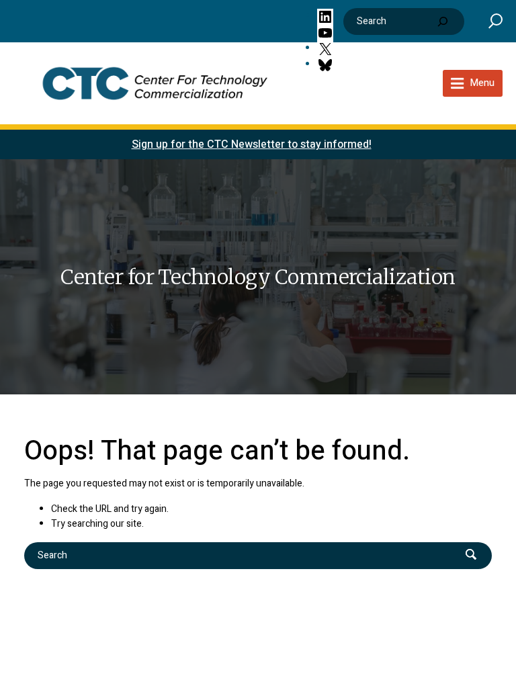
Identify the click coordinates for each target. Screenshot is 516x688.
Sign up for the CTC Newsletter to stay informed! (252, 144)
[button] (495, 20)
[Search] (443, 21)
